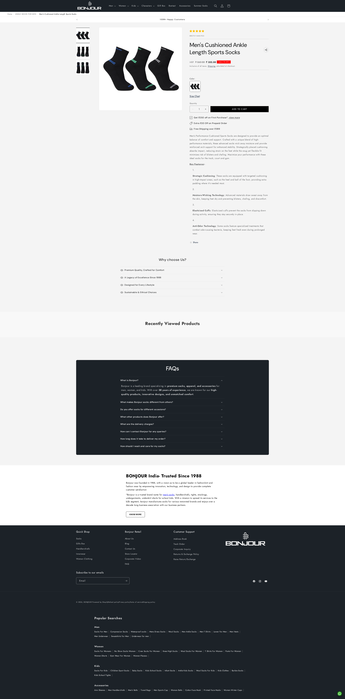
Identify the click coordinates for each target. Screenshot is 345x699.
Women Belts (176, 690)
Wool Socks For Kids (205, 670)
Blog (127, 543)
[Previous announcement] (77, 20)
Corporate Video (133, 558)
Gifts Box (80, 543)
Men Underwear (101, 636)
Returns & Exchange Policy (186, 554)
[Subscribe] (126, 580)
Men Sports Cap (161, 690)
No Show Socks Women (125, 651)
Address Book (180, 538)
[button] (112, 6)
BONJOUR (88, 602)
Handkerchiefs (83, 548)
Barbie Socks (237, 670)
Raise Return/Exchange (185, 559)
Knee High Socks (170, 651)
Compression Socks (119, 631)
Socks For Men (100, 631)
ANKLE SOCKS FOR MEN (25, 14)
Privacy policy (124, 602)
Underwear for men (140, 636)
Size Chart (195, 96)
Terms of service (136, 602)
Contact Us (130, 548)
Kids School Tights (102, 675)
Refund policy (113, 602)
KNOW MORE (135, 514)
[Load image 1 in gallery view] (82, 35)
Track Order (179, 544)
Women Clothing (84, 558)
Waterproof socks (138, 631)
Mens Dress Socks (157, 631)
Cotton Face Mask (193, 690)
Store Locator (131, 553)
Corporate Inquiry (182, 549)
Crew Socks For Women (149, 651)
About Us (129, 538)
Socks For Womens (102, 651)
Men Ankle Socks (189, 631)
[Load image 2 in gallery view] (82, 51)
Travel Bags (146, 690)
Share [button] (195, 242)
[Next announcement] (268, 20)
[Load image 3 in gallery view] (82, 67)
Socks (78, 538)
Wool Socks (173, 631)
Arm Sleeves (99, 690)
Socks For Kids (101, 670)
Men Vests (234, 631)
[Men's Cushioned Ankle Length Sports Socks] (195, 86)
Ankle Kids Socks (185, 670)
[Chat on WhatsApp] (339, 693)
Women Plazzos (140, 655)
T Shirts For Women (213, 651)
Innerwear (80, 553)
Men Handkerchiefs (116, 690)
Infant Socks (170, 670)
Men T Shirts (205, 631)
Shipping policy (149, 602)
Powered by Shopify (100, 602)
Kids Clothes (223, 670)
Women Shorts (100, 655)
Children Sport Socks (120, 670)
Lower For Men (220, 631)
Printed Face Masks (212, 690)
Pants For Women (233, 651)
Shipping (211, 66)
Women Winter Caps (233, 690)
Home (9, 14)
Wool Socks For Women (191, 651)
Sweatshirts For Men (120, 636)
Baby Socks (137, 670)
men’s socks (168, 494)
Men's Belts (133, 690)
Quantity (193, 103)
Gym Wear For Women (120, 655)
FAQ (127, 564)
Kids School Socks (153, 670)
